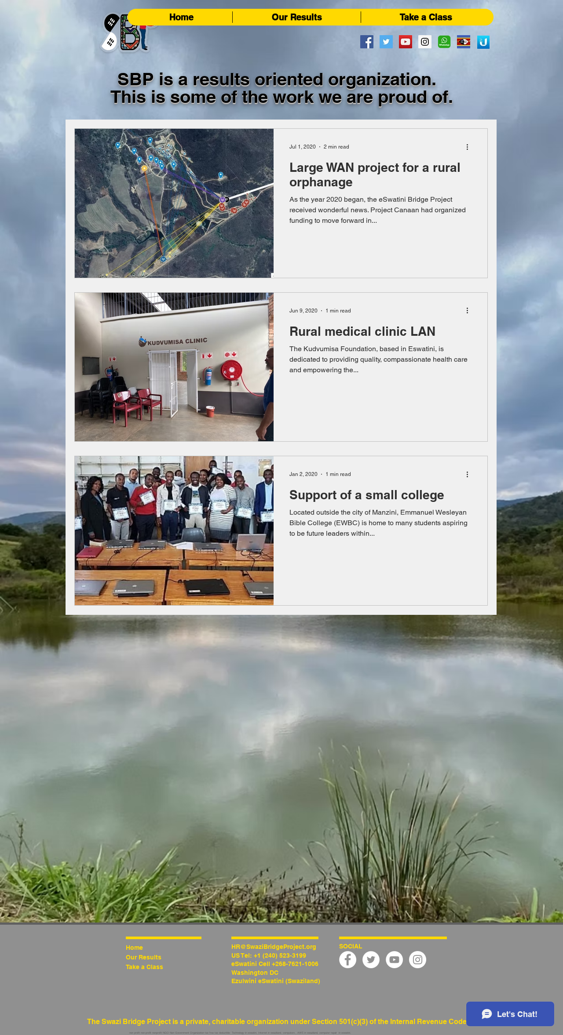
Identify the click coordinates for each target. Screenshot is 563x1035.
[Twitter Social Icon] (386, 41)
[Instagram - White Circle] (417, 959)
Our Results (143, 957)
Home (134, 947)
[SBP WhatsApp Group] (444, 41)
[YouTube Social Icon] (405, 41)
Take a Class (144, 966)
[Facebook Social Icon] (366, 41)
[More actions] (470, 147)
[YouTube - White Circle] (394, 959)
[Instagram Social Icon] (424, 41)
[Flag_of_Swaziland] (463, 41)
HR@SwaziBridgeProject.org (273, 946)
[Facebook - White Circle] (347, 959)
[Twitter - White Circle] (371, 959)
